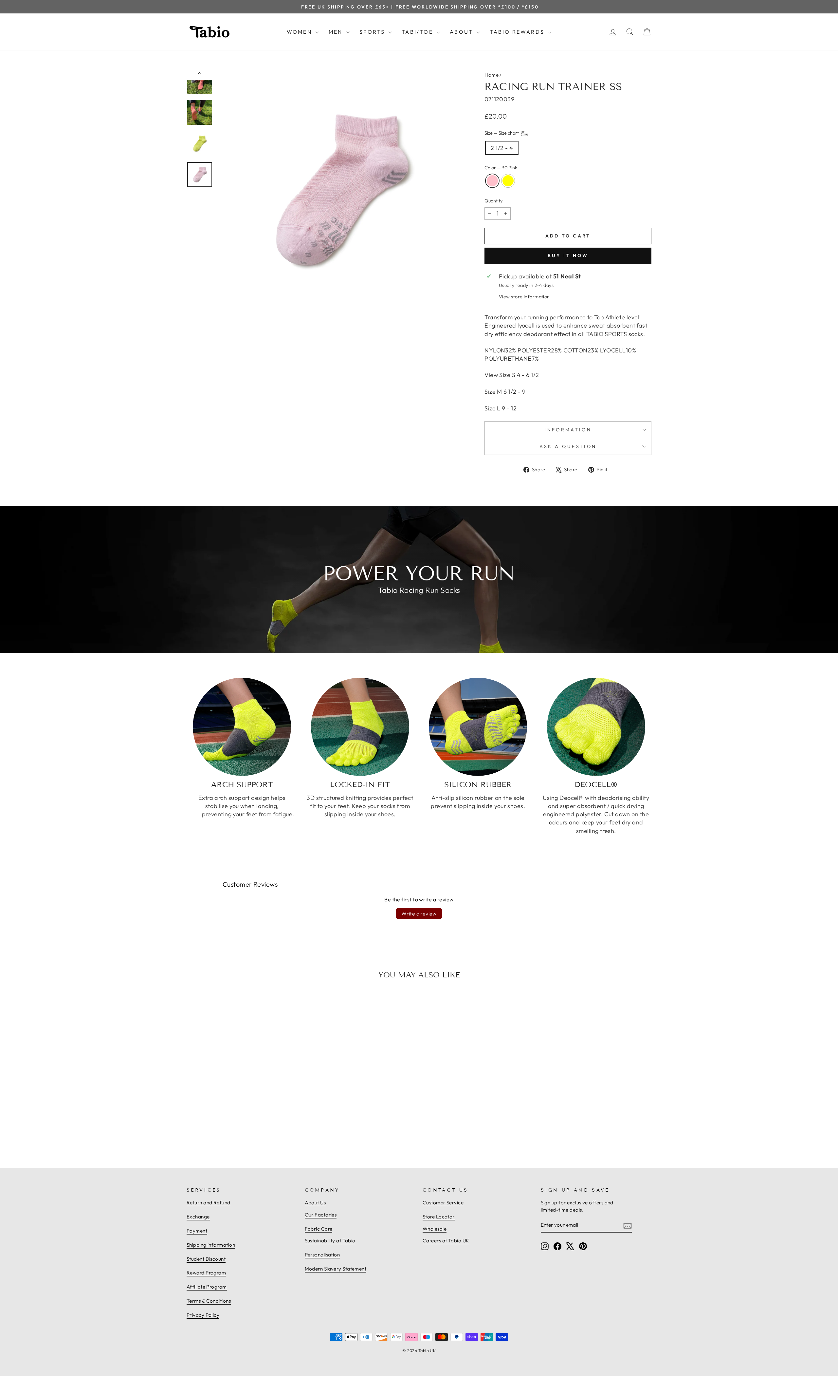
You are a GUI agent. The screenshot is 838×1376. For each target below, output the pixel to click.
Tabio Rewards (518, 31)
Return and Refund (208, 1202)
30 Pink (492, 180)
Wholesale (434, 1229)
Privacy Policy (203, 1315)
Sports (373, 31)
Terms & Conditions (209, 1301)
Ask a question (567, 446)
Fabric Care (319, 1229)
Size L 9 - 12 (500, 408)
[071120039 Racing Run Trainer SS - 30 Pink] (238, 1130)
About (462, 31)
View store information (524, 297)
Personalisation (322, 1255)
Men (337, 31)
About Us (315, 1202)
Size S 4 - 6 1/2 (519, 375)
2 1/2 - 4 (502, 148)
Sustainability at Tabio (330, 1240)
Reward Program (206, 1273)
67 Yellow (508, 180)
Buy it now (568, 255)
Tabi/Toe (418, 31)
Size (502, 133)
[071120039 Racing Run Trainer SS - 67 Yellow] (245, 1130)
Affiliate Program (207, 1287)
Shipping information (211, 1245)
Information (568, 430)
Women (300, 31)
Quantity (493, 201)
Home (491, 75)
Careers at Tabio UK (446, 1240)
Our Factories (321, 1215)
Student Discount (206, 1259)
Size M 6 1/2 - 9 (504, 391)
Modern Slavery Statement (336, 1269)
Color (500, 168)
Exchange (198, 1217)
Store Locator (439, 1217)
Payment (197, 1231)
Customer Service (443, 1202)
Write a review (419, 913)
